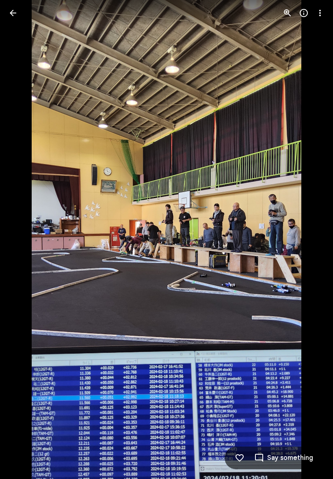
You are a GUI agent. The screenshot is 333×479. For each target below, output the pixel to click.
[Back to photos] (13, 13)
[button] (22, 239)
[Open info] (304, 13)
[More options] (320, 13)
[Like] (239, 458)
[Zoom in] (287, 13)
